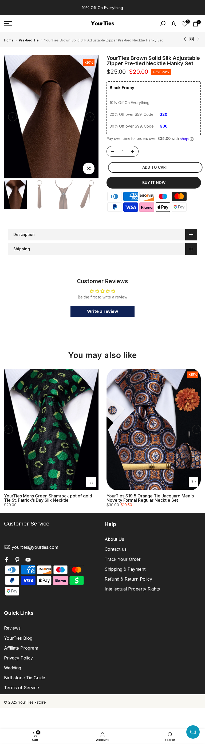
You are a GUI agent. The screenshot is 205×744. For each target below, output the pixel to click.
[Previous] (12, 116)
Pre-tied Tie (29, 40)
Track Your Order (123, 559)
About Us (114, 539)
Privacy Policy (18, 658)
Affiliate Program (21, 648)
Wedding (12, 667)
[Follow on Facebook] (6, 560)
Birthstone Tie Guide (24, 677)
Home (9, 40)
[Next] (89, 116)
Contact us (116, 549)
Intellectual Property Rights (132, 589)
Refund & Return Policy (128, 579)
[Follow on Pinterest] (17, 560)
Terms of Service (21, 687)
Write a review (102, 311)
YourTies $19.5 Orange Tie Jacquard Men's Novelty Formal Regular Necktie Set (150, 498)
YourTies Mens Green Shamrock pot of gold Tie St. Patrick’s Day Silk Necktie (48, 498)
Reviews (12, 628)
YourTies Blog (18, 638)
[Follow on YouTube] (28, 560)
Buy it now (153, 182)
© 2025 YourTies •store (25, 702)
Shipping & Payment (125, 569)
